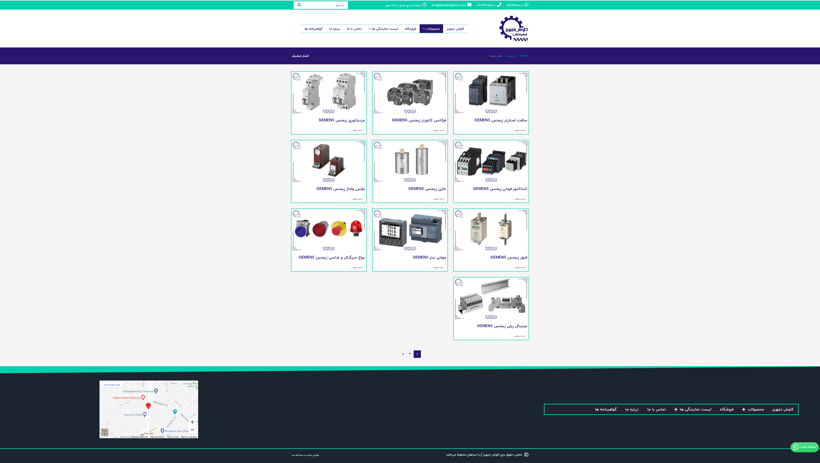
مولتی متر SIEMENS (429, 257)
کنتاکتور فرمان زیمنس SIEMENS (500, 188)
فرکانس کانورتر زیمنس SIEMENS (419, 120)
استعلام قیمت (807, 447)
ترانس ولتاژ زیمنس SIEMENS (340, 188)
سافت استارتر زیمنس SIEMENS (500, 120)
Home (523, 56)
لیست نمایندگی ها (385, 28)
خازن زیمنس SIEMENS (427, 188)
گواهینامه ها (313, 28)
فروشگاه (410, 28)
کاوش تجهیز (455, 28)
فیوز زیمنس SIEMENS (508, 257)
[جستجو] (299, 5)
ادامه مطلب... (518, 130)
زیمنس (511, 56)
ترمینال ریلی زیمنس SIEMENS (502, 326)
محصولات (433, 28)
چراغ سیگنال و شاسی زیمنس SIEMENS (332, 257)
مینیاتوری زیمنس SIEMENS (341, 120)
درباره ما (334, 28)
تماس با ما (354, 28)
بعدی (403, 354)
